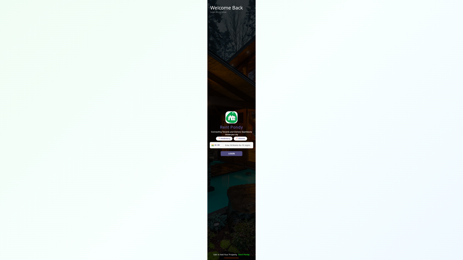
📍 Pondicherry (224, 138)
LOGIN (231, 153)
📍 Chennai (240, 138)
